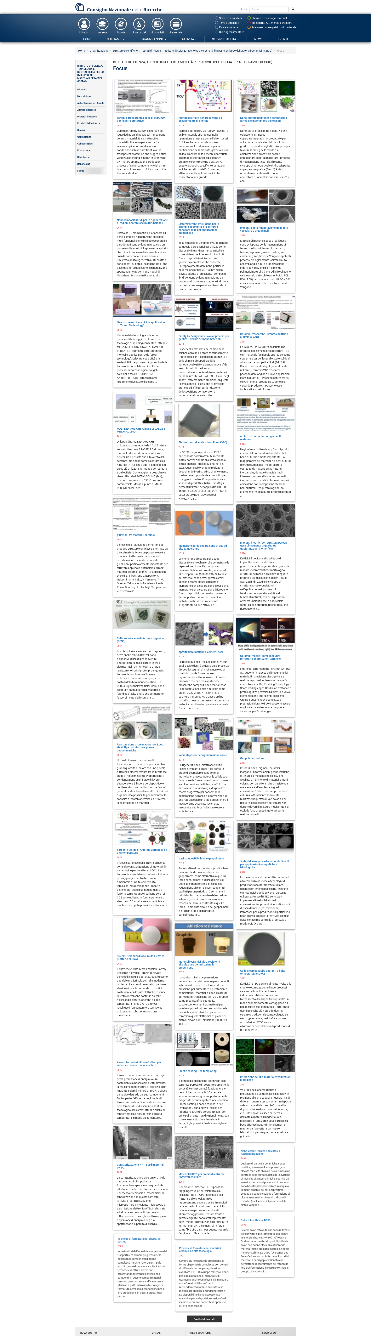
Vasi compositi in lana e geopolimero (201, 858)
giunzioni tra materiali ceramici (136, 534)
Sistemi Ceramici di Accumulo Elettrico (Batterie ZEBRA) (140, 957)
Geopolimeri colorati (252, 758)
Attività (188, 39)
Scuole (121, 32)
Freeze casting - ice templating (198, 1071)
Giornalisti (157, 32)
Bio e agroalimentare (231, 32)
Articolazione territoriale (90, 103)
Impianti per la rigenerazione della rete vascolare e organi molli (264, 229)
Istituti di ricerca (151, 50)
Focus (80, 170)
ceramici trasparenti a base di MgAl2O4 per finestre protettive (141, 119)
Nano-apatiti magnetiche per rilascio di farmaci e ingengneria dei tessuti (264, 119)
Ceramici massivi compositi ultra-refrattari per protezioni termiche (260, 657)
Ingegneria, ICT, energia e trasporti (271, 22)
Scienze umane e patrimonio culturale (273, 27)
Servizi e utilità (224, 39)
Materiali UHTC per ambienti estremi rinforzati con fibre (201, 1176)
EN (245, 9)
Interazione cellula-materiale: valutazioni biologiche (265, 1078)
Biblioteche (83, 157)
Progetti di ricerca (87, 116)
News (258, 39)
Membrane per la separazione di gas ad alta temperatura (203, 547)
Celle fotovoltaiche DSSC (255, 1219)
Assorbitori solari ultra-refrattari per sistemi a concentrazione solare (139, 1064)
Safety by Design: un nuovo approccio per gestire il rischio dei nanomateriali (204, 338)
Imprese (102, 32)
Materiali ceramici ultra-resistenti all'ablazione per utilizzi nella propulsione (199, 964)
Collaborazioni (85, 143)
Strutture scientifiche (125, 50)
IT (241, 9)
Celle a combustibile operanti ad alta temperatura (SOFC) (262, 972)
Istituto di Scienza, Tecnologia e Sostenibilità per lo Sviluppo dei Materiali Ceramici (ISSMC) (218, 50)
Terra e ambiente (229, 22)
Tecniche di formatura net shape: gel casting (139, 1239)
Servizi (81, 130)
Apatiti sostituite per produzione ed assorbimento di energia (200, 119)
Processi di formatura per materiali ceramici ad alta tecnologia (200, 1249)
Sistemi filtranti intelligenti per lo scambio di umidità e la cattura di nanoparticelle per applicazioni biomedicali (199, 228)
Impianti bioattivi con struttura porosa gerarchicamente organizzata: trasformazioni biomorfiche (263, 545)
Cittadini (84, 32)
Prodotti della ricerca (88, 123)
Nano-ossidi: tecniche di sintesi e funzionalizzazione (260, 1152)
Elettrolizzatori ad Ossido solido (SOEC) (203, 442)
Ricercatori (139, 32)
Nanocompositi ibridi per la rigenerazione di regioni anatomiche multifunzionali (142, 221)
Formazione (83, 150)
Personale (176, 32)
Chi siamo (114, 39)
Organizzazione (152, 39)
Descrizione (84, 96)
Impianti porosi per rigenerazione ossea (203, 755)
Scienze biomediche (231, 18)
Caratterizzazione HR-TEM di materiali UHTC (140, 1166)
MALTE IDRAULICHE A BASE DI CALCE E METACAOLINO (141, 430)
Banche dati (83, 163)
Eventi (283, 39)
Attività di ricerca (86, 109)
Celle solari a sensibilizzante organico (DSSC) (140, 640)
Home (87, 39)
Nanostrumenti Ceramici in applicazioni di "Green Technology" (141, 324)
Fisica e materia (228, 27)
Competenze (84, 136)
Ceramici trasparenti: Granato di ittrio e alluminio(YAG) (264, 335)
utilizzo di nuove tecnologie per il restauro (260, 438)
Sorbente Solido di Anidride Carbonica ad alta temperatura (142, 851)
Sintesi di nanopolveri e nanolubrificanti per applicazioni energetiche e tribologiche (264, 864)
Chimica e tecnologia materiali (269, 18)
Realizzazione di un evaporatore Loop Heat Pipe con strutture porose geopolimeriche (140, 747)
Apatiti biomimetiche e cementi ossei (201, 652)
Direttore (82, 89)
